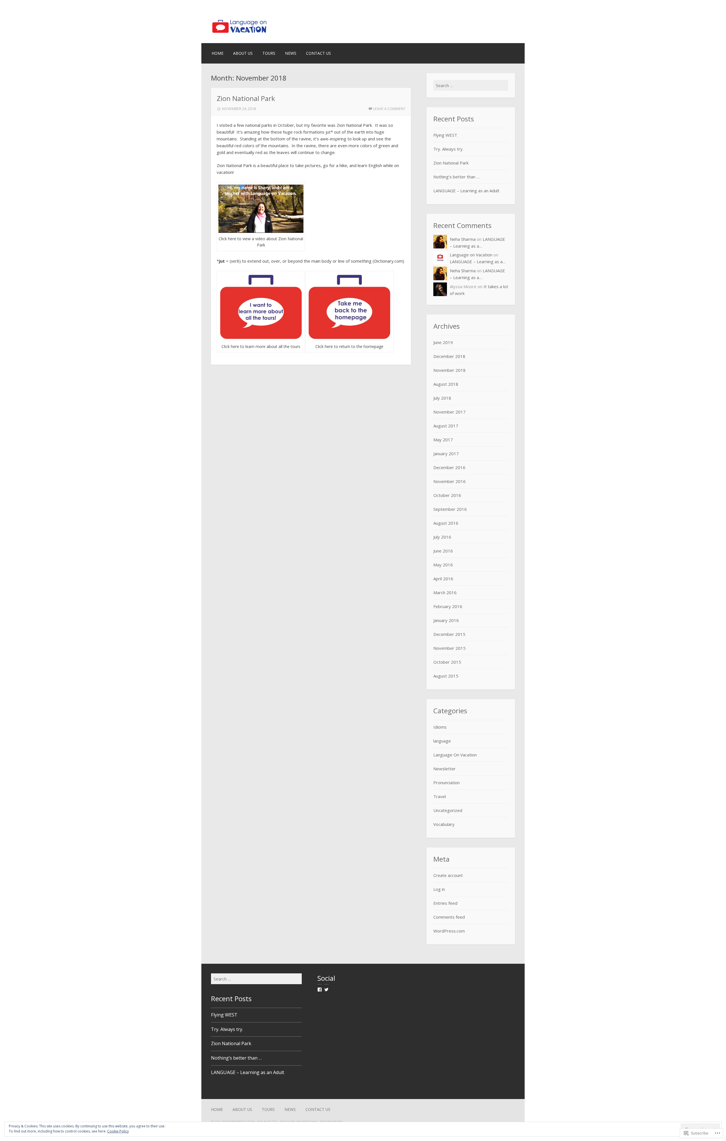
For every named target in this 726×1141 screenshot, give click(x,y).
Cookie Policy (118, 1131)
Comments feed (449, 917)
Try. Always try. (448, 149)
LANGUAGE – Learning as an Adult (466, 190)
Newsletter (444, 768)
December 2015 (449, 634)
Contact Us (318, 53)
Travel (439, 796)
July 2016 (442, 537)
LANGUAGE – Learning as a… (478, 261)
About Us (243, 53)
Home (217, 53)
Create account (448, 875)
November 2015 (449, 648)
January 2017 (446, 453)
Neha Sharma (463, 239)
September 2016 (450, 509)
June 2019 (443, 342)
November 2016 (449, 481)
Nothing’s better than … (456, 177)
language (442, 741)
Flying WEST (445, 135)
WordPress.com (449, 931)
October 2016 (447, 495)
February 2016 (447, 606)
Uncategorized (447, 810)
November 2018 (449, 370)
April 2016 (443, 578)
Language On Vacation (455, 755)
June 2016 (443, 551)
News (290, 53)
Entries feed (445, 903)
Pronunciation (446, 782)
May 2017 (443, 439)
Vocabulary (444, 824)
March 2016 (445, 592)
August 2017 (445, 426)
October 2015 (447, 662)
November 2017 (449, 412)
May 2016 (443, 565)
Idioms (440, 727)
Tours (268, 53)
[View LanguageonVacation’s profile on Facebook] (319, 989)
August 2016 (445, 523)
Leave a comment (389, 108)
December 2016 (449, 467)
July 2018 (442, 398)
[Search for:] (470, 85)
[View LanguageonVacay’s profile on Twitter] (326, 989)
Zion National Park (246, 98)
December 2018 (449, 356)
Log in (439, 889)
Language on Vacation (471, 255)
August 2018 (445, 384)
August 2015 (445, 676)
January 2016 (446, 620)
